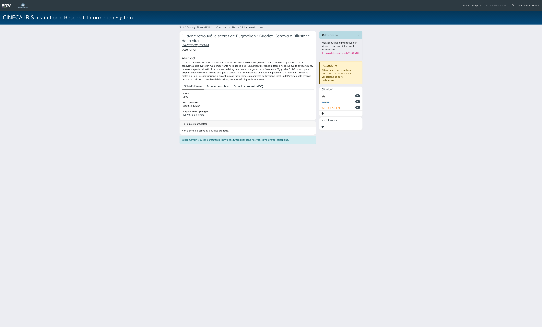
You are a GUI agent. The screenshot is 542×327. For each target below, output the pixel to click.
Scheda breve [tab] (193, 86)
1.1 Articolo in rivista (252, 27)
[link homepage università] (23, 5)
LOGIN (535, 5)
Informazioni (331, 35)
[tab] (267, 86)
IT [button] (519, 5)
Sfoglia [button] (475, 5)
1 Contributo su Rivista (227, 27)
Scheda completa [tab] (217, 86)
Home (466, 5)
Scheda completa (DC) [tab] (248, 86)
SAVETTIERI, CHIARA (195, 45)
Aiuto (527, 5)
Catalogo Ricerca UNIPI (199, 27)
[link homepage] (8, 5)
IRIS (182, 27)
